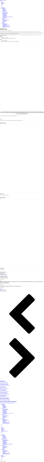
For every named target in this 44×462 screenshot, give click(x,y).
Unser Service (4, 415)
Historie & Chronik (5, 447)
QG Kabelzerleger (3, 389)
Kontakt (2, 2)
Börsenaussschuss (5, 410)
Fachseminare (4, 405)
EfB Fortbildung (4, 438)
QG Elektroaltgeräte (3, 392)
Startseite (2, 427)
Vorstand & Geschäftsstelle (6, 446)
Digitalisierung (2, 381)
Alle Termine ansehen (2, 289)
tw (1, 432)
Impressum (2, 430)
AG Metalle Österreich (5, 439)
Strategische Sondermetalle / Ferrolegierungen (8, 401)
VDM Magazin (4, 452)
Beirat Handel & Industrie (4, 398)
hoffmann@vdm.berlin (4, 274)
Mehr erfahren (4, 382)
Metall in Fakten (3, 434)
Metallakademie (3, 404)
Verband (2, 414)
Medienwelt (2, 449)
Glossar (2, 429)
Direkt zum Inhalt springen (3, 0)
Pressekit (4, 421)
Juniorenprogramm (5, 406)
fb (1, 4)
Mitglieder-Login (3, 3)
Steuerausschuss (3, 386)
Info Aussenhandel (5, 419)
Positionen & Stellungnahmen (6, 420)
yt (1, 5)
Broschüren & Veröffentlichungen (6, 422)
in (1, 6)
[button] (22, 314)
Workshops (4, 436)
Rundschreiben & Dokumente (6, 423)
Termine (4, 417)
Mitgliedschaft (4, 416)
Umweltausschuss (3, 395)
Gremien (2, 408)
